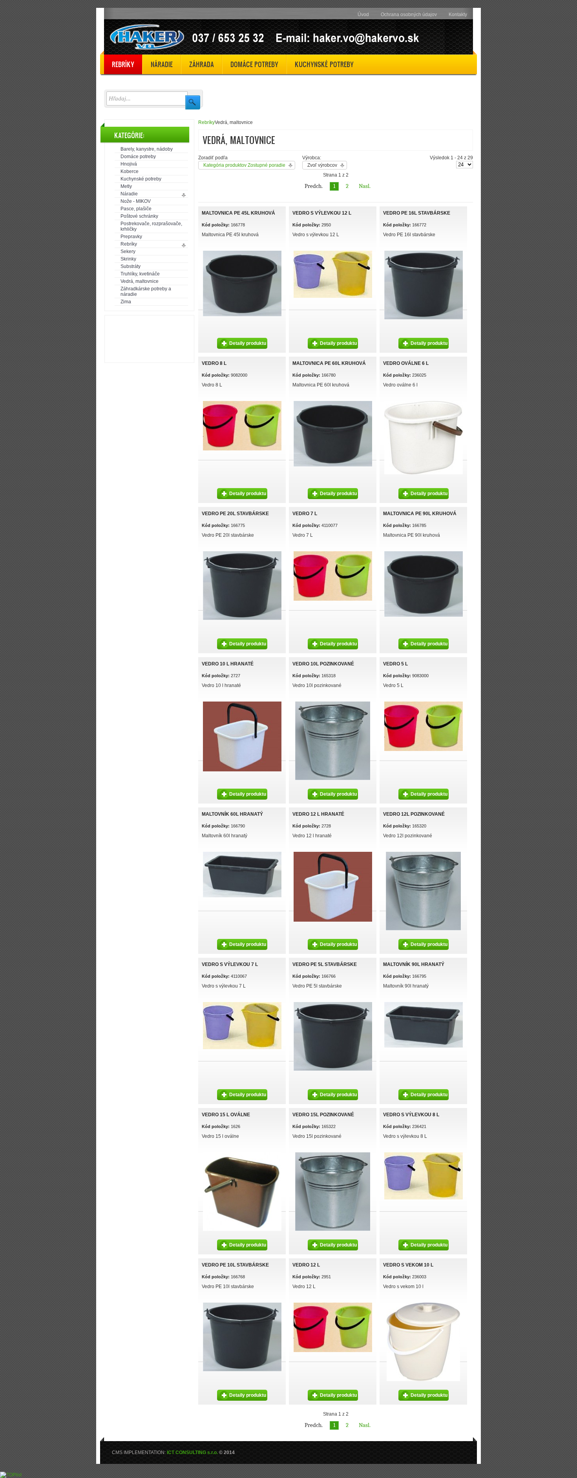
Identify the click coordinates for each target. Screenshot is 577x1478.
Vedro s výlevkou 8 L (411, 1114)
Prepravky (131, 236)
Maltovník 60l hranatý (232, 814)
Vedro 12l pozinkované (414, 814)
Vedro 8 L (214, 363)
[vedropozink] (332, 702)
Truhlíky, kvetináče (140, 274)
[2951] (242, 402)
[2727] (242, 702)
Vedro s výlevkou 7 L (230, 964)
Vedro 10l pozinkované (323, 664)
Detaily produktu (247, 343)
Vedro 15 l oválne (226, 1114)
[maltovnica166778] (242, 252)
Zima (126, 301)
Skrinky (128, 259)
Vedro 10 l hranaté (228, 664)
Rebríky (129, 244)
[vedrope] (423, 252)
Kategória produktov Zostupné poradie (244, 165)
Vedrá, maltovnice (140, 281)
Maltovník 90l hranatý (413, 964)
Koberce (130, 171)
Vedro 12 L (306, 1265)
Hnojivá (129, 164)
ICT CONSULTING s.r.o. (192, 1452)
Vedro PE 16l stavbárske (416, 213)
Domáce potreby (138, 156)
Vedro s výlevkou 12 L (321, 213)
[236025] (423, 402)
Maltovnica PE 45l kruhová (238, 213)
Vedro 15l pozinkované (323, 1114)
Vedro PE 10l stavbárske (235, 1265)
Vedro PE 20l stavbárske (235, 513)
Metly (126, 186)
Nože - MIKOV (136, 201)
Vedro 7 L (304, 513)
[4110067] (333, 252)
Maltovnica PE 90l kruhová (419, 513)
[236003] (423, 1304)
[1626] (242, 1153)
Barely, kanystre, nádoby (147, 149)
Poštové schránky (139, 216)
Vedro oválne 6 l (406, 363)
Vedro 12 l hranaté (318, 814)
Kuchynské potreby (141, 179)
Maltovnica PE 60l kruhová (329, 363)
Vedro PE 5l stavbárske (324, 964)
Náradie (129, 194)
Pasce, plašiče (136, 208)
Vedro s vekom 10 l (408, 1265)
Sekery (128, 251)
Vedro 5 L (395, 664)
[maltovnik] (242, 853)
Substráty (131, 266)
